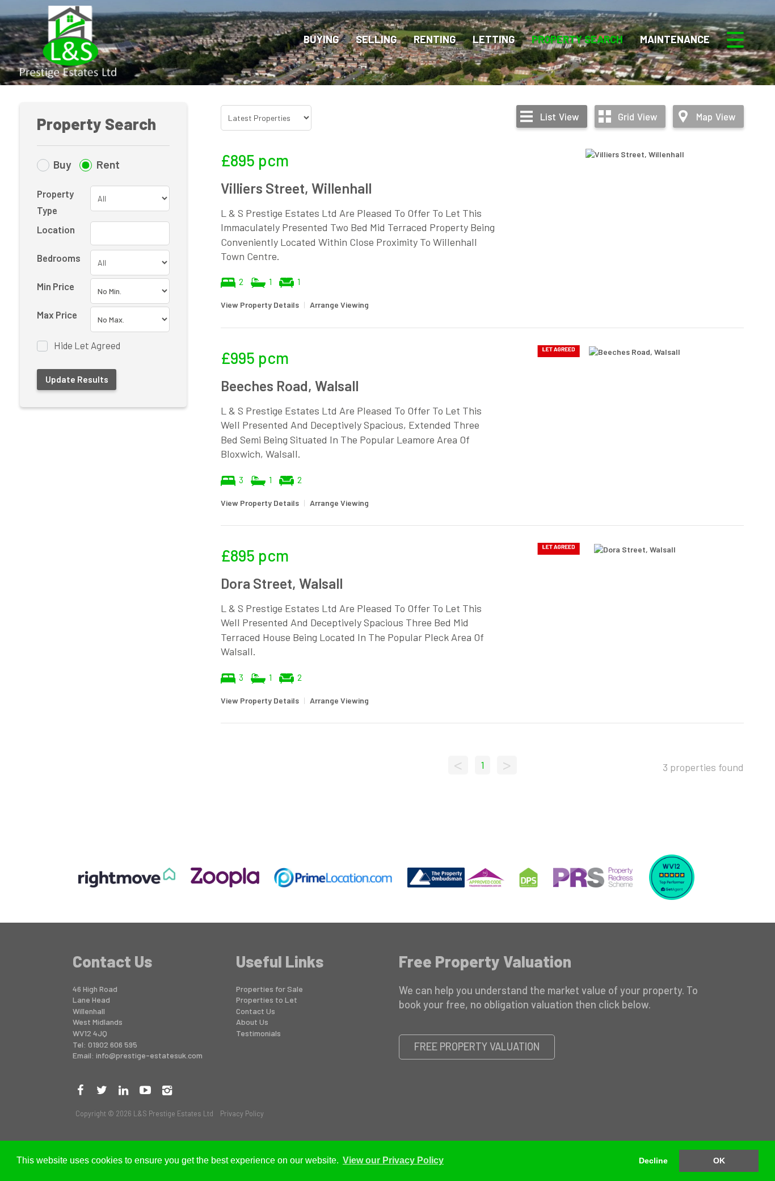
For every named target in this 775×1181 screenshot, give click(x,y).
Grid (637, 116)
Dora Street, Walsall (282, 583)
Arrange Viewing (339, 304)
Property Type (55, 202)
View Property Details (260, 304)
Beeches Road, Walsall (290, 385)
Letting (494, 39)
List (559, 116)
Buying (321, 39)
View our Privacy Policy (393, 1160)
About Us (252, 1022)
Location (56, 229)
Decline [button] (653, 1160)
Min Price (55, 286)
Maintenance (675, 39)
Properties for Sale (269, 989)
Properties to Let (266, 999)
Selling (376, 39)
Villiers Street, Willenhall (296, 187)
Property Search (577, 39)
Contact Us (255, 1011)
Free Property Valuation (477, 1046)
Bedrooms (59, 257)
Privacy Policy (242, 1113)
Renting (435, 39)
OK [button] (719, 1160)
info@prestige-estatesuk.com (149, 1055)
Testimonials (258, 1033)
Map (715, 116)
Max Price (57, 314)
